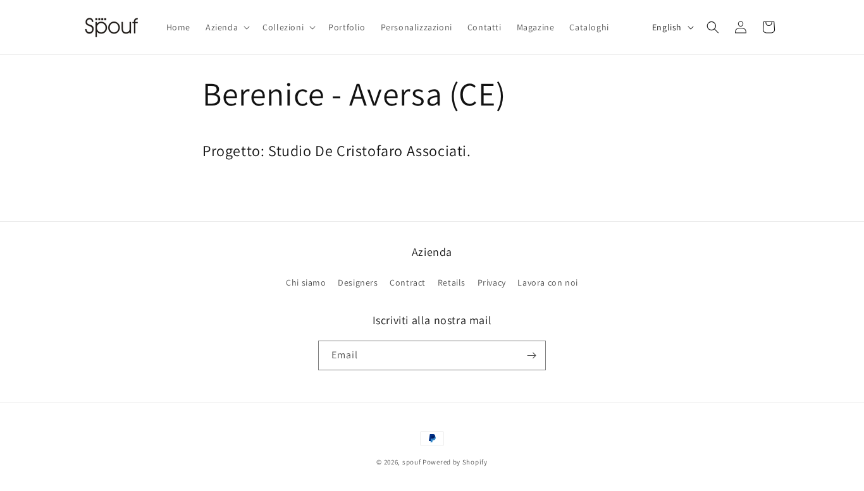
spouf (411, 462)
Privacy (492, 282)
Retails (452, 282)
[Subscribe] (531, 355)
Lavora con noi (547, 282)
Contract (408, 282)
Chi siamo (306, 282)
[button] (226, 27)
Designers (358, 282)
